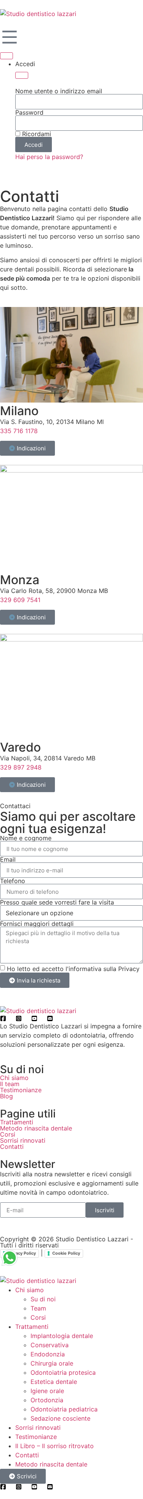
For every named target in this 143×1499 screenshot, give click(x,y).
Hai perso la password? (49, 157)
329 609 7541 (20, 600)
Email (8, 859)
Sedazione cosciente (60, 1418)
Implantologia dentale (62, 1336)
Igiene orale (47, 1391)
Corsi (7, 1134)
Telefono (12, 881)
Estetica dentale (54, 1381)
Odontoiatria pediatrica (64, 1409)
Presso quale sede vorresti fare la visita (57, 902)
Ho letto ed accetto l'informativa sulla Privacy (73, 969)
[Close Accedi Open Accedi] (21, 75)
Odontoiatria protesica (63, 1372)
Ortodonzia (47, 1400)
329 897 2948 (21, 767)
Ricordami (35, 134)
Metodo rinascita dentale (36, 1128)
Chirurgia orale (52, 1363)
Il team (9, 1084)
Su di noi (43, 1299)
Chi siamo (14, 1078)
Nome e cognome (25, 838)
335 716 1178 (19, 431)
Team (38, 1308)
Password (29, 112)
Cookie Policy (66, 1253)
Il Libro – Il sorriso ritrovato (54, 1446)
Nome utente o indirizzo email (58, 91)
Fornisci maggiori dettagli (37, 924)
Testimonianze (21, 1090)
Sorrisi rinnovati (22, 1140)
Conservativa (50, 1345)
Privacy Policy (22, 1253)
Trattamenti (16, 1122)
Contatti (12, 1146)
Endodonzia (48, 1354)
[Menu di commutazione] (6, 55)
